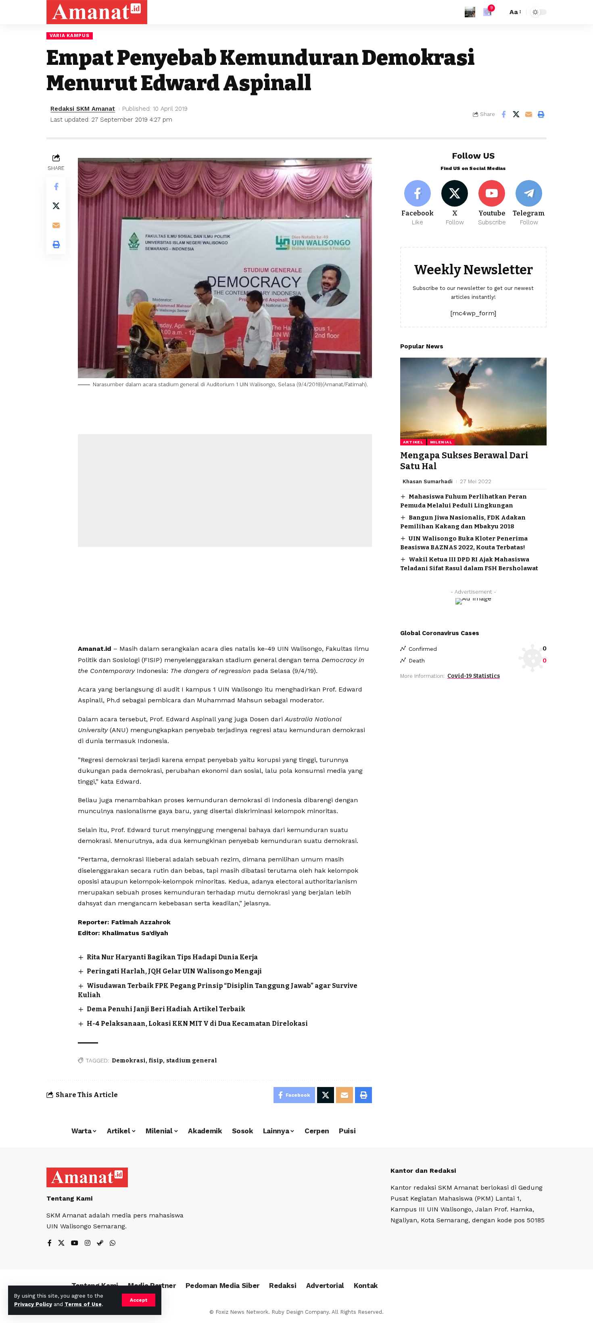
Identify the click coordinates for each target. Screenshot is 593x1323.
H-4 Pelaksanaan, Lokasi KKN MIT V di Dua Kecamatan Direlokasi (197, 1023)
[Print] (541, 114)
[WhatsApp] (113, 1243)
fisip (156, 1060)
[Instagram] (88, 1243)
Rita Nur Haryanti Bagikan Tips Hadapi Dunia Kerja (172, 957)
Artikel (413, 442)
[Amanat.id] (96, 12)
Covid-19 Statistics (473, 675)
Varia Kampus (69, 35)
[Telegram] (529, 203)
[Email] (528, 114)
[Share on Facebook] (503, 114)
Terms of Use (83, 1304)
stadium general (191, 1060)
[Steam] (100, 1243)
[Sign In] (470, 12)
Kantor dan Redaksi (423, 1170)
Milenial (441, 442)
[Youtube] (491, 203)
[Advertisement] (225, 490)
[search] (499, 12)
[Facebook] (417, 203)
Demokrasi (129, 1060)
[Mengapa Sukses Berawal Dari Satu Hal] (473, 401)
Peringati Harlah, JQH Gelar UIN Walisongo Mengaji (174, 971)
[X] (454, 203)
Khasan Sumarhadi (428, 481)
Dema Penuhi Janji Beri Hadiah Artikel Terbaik (166, 1009)
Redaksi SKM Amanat (82, 108)
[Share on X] (516, 114)
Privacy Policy (33, 1304)
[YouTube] (74, 1243)
